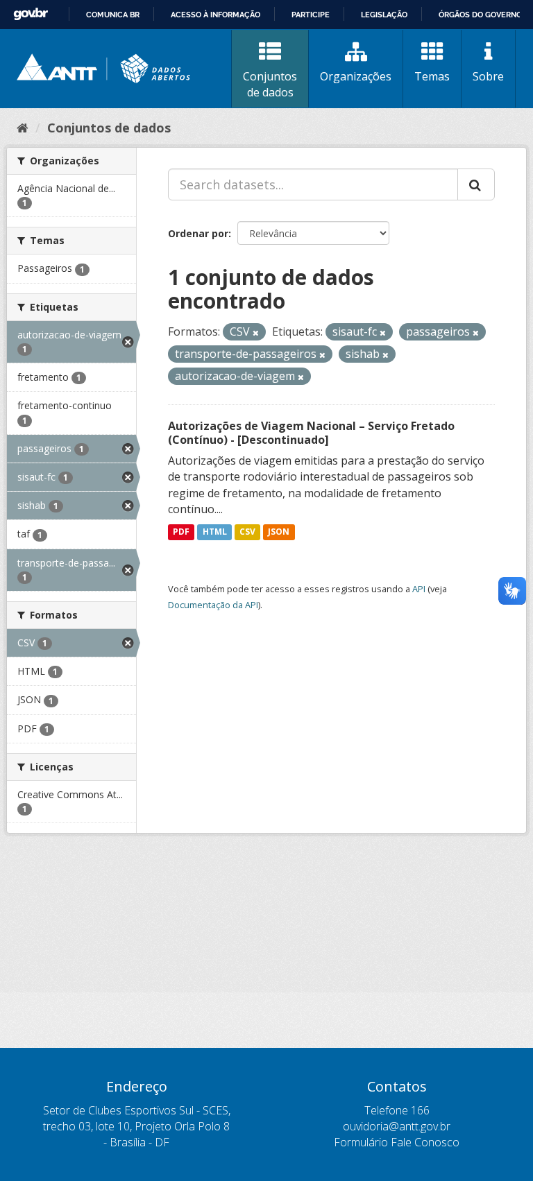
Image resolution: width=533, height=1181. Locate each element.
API (418, 589)
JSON (278, 531)
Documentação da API (213, 604)
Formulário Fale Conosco (396, 1142)
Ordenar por (198, 233)
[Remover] (256, 332)
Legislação (384, 14)
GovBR (30, 14)
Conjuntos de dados (270, 84)
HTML (215, 531)
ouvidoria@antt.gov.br (396, 1126)
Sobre (488, 76)
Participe (310, 14)
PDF (181, 531)
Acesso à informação (215, 14)
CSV (247, 531)
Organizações (355, 76)
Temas (432, 76)
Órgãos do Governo (480, 14)
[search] (476, 184)
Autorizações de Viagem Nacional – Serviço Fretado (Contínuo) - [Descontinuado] (311, 433)
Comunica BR (112, 14)
